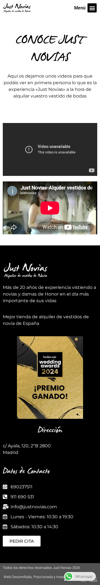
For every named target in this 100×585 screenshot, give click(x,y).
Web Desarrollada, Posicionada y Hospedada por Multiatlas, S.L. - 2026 (50, 579)
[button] (92, 7)
